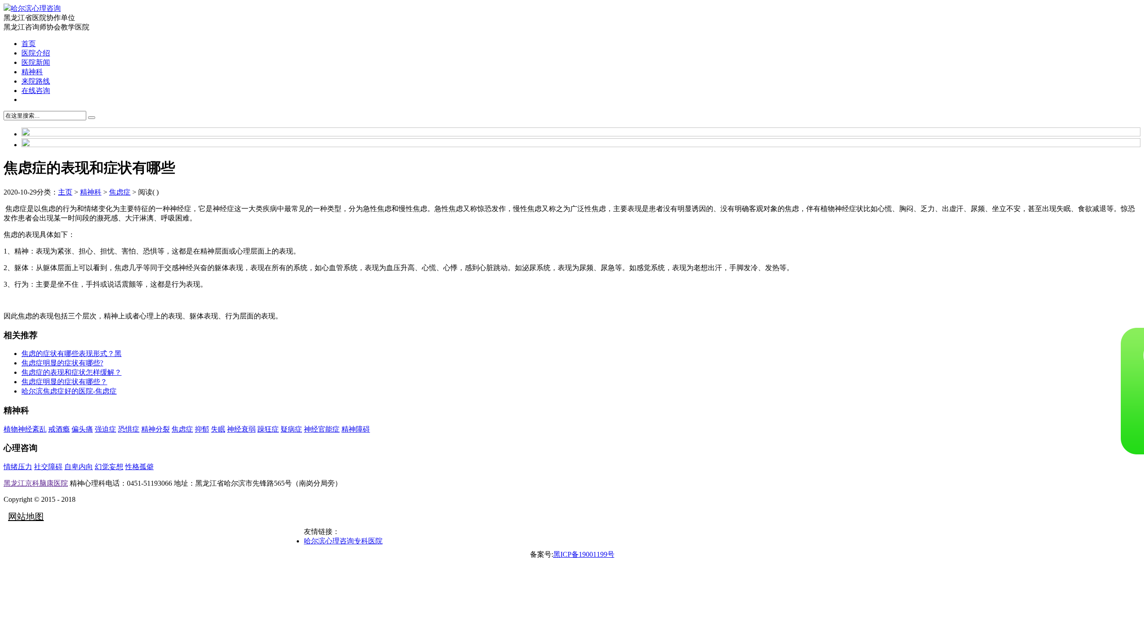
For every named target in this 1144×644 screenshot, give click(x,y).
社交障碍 (48, 466)
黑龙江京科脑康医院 (36, 483)
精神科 (32, 72)
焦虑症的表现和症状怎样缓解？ (71, 372)
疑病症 (291, 429)
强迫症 (105, 429)
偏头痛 (82, 429)
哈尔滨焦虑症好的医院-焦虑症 (69, 391)
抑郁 (202, 429)
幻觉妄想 (109, 466)
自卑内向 (78, 466)
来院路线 (35, 81)
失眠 (218, 429)
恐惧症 (128, 429)
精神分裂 (155, 429)
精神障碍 (355, 429)
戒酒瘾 (59, 429)
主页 (65, 192)
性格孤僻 (139, 466)
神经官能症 (322, 429)
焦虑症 (119, 192)
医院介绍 (35, 53)
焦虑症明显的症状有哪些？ (64, 382)
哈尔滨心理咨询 (36, 8)
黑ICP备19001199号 (583, 554)
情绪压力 (18, 466)
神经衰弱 (241, 429)
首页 (28, 43)
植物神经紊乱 (25, 429)
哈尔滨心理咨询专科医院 (343, 541)
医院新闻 (35, 62)
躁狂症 (268, 429)
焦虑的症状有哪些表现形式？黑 (71, 353)
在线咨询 (35, 90)
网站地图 (26, 516)
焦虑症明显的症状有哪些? (62, 363)
